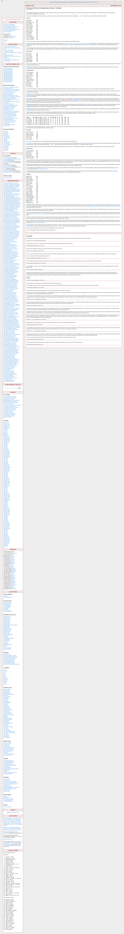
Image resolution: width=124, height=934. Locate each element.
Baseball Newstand (7, 604)
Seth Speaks (6, 724)
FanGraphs (6, 637)
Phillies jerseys (17, 836)
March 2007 (6, 492)
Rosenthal (6, 679)
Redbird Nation (7, 720)
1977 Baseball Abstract (8, 68)
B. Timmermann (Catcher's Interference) (11, 231)
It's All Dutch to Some (8, 110)
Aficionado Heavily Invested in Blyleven (11, 89)
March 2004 (6, 535)
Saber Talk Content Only (8, 412)
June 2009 (6, 459)
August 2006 (6, 500)
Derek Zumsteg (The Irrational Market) (11, 321)
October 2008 (6, 469)
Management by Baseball (9, 714)
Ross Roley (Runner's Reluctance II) (11, 253)
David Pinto (6, 133)
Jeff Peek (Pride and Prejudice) (10, 335)
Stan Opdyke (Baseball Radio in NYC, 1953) (12, 198)
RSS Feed (6, 40)
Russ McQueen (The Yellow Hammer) (11, 246)
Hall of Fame (6, 596)
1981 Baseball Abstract (8, 73)
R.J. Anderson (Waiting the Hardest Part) (11, 232)
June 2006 (6, 503)
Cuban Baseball (7, 779)
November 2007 (7, 482)
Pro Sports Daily (7, 607)
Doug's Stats (6, 635)
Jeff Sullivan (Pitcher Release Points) (11, 329)
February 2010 (6, 450)
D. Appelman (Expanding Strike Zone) (11, 280)
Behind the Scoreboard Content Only (11, 402)
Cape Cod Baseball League (9, 761)
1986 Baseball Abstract (8, 79)
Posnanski (6, 677)
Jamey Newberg (7, 746)
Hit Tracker (6, 641)
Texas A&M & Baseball (8, 773)
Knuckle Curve (6, 711)
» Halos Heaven (7, 58)
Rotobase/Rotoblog (7, 644)
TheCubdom (6, 729)
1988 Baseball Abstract (8, 81)
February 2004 (6, 536)
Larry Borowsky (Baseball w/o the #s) (11, 320)
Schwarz (5, 680)
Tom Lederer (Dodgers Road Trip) (10, 374)
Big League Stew (7, 696)
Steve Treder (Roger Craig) (9, 278)
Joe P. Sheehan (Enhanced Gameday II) (11, 264)
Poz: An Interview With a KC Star (10, 114)
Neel (5, 673)
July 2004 (5, 530)
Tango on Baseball (7, 647)
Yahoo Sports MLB (7, 649)
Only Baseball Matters (8, 719)
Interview (5, 165)
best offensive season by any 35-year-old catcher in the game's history (76, 43)
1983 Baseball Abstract (8, 75)
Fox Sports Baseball (7, 606)
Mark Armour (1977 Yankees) (9, 367)
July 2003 (5, 545)
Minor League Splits (7, 751)
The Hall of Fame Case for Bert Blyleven (11, 111)
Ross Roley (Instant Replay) (9, 311)
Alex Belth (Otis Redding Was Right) (11, 340)
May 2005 (6, 518)
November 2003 (7, 540)
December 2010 (7, 438)
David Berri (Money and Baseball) (10, 318)
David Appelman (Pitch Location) (10, 285)
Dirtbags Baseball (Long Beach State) (11, 768)
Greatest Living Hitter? (8, 171)
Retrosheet (6, 643)
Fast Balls (5, 638)
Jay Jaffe (5, 139)
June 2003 (6, 546)
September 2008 (7, 470)
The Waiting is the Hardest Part (10, 98)
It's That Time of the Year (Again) (10, 120)
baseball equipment (18, 841)
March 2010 (6, 448)
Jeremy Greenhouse (8, 26)
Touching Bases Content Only (9, 414)
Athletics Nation (7, 690)
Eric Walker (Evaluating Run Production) (11, 204)
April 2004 (6, 534)
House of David (7, 780)
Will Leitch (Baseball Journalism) (10, 328)
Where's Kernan (7, 737)
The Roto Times (7, 610)
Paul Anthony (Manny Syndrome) (10, 228)
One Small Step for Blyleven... (9, 124)
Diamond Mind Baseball (8, 634)
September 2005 (7, 513)
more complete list (58, 226)
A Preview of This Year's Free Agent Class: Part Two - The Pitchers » (85, 2)
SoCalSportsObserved (8, 800)
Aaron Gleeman (7, 137)
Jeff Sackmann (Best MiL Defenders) (11, 282)
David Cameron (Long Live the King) (11, 341)
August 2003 (6, 544)
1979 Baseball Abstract (8, 70)
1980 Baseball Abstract (8, 72)
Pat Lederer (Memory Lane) (9, 240)
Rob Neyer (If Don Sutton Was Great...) (11, 338)
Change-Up (12, 25)
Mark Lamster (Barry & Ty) (9, 290)
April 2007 (6, 491)
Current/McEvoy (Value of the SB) (10, 260)
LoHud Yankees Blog (8, 712)
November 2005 (7, 511)
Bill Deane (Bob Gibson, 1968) (10, 365)
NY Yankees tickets (12, 828)
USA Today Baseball (8, 611)
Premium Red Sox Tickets (17, 818)
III (11, 144)
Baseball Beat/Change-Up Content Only (11, 400)
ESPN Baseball (7, 605)
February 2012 (6, 422)
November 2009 (7, 453)
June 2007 (6, 488)
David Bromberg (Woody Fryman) (10, 187)
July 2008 (5, 473)
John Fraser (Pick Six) (8, 192)
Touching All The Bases (8, 801)
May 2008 (6, 475)
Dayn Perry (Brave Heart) (8, 370)
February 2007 (6, 493)
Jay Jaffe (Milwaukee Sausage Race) (11, 350)
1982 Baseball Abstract (8, 74)
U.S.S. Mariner (6, 735)
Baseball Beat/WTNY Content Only (10, 401)
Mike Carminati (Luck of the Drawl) (10, 377)
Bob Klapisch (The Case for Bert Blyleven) (12, 334)
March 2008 (6, 477)
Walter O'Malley (7, 791)
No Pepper (6, 752)
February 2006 (6, 507)
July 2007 (5, 487)
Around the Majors (7, 689)
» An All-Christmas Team (8, 50)
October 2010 (6, 440)
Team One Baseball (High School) (10, 772)
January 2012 (6, 423)
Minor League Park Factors (9, 750)
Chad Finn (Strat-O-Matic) (9, 274)
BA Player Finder (7, 744)
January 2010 (6, 451)
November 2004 (7, 525)
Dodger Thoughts (7, 702)
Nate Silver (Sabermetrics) (9, 262)
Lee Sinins (6, 131)
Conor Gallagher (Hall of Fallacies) (10, 225)
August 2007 (6, 486)
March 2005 (6, 521)
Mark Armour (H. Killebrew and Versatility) (12, 184)
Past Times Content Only (8, 411)
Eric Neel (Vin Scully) (8, 379)
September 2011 (7, 427)
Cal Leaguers (6, 745)
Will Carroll (6, 134)
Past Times (10, 31)
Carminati (8, 135)
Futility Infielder (7, 706)
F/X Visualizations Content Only (10, 409)
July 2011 (5, 429)
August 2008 (6, 471)
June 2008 (6, 474)
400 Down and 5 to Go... (8, 93)
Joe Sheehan (6, 138)
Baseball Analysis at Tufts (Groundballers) (12, 220)
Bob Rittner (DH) (7, 243)
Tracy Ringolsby (7, 141)
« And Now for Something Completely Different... (58, 2)
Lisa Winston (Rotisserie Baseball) (10, 275)
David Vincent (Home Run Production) (11, 263)
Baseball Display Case (8, 839)
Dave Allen (6, 28)
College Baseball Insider (8, 764)
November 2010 (7, 439)
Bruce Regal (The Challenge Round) (11, 288)
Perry (5, 676)
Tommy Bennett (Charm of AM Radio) (11, 213)
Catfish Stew (6, 699)
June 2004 (6, 531)
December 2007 (7, 481)
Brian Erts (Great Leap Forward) (10, 293)
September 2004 (7, 528)
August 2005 (6, 515)
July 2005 (5, 516)
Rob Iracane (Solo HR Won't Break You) (11, 211)
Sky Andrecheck (7, 29)
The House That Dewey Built (9, 731)
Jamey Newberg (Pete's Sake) (9, 297)
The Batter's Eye (11, 37)
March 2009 (6, 463)
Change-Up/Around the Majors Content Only (12, 405)
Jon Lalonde (6, 145)
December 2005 (7, 510)
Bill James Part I (7, 144)
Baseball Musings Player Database (10, 625)
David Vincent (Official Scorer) (9, 355)
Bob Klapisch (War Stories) (9, 306)
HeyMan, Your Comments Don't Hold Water (12, 96)
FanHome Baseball (7, 806)
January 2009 (6, 465)
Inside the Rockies (7, 708)
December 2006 (7, 495)
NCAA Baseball (7, 770)
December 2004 (7, 524)
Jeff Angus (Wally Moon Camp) (10, 317)
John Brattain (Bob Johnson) (9, 333)
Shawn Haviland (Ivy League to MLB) (11, 209)
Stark (5, 682)
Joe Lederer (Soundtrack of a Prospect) (11, 185)
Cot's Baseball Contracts (43, 168)
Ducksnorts (6, 705)
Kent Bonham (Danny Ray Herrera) (10, 286)
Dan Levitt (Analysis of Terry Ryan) (10, 251)
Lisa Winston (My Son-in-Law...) (10, 245)
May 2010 (6, 446)
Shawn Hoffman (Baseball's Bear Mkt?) (11, 227)
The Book (5, 727)
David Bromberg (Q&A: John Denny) (11, 183)
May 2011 (5, 432)
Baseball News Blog (8, 602)
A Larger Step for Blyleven (9, 104)
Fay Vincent (6, 149)
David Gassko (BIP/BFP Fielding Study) (11, 349)
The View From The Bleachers (9, 732)
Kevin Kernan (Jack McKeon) (9, 373)
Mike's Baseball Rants (8, 718)
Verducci (5, 684)
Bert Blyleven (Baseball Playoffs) (10, 344)
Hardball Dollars (7, 639)
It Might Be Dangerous (8, 709)
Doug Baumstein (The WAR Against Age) (12, 190)
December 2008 (7, 467)
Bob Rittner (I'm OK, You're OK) (10, 247)
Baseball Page (6, 626)
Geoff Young (32, 240)
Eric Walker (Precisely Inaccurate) (10, 216)
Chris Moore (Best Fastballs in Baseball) (11, 207)
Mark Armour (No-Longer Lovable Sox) (11, 256)
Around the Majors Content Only (10, 396)
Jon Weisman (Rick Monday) (9, 356)
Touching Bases (15, 26)
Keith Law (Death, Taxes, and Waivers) (11, 300)
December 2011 (7, 424)
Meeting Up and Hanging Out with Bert (11, 87)
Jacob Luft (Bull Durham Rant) (9, 273)
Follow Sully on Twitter (8, 177)
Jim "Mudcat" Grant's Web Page (10, 781)
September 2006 (7, 499)
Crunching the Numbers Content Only (11, 407)
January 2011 (6, 436)
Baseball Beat (12, 24)
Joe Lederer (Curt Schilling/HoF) (10, 223)
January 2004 (6, 538)
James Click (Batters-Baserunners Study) (12, 346)
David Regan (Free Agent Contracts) (11, 322)
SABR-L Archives (7, 789)
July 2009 (5, 458)
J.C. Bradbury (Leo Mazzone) (9, 380)
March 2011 (6, 434)
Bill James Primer (7, 654)
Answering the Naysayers (9, 119)
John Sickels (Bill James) (8, 381)
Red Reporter (6, 721)
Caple (5, 669)
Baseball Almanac (7, 616)
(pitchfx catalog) (11, 638)
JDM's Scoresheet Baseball (9, 747)
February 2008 (6, 479)
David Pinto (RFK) (7, 369)
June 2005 (6, 517)
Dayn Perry (6, 147)
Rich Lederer (6, 24)
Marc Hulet (6, 30)
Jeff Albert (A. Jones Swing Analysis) (11, 298)
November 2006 (7, 497)
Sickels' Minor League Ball (9, 753)
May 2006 (6, 504)
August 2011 (6, 428)
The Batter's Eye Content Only (9, 413)
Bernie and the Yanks (8, 166)
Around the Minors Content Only (10, 397)
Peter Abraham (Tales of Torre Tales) (11, 302)
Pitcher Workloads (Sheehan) (9, 662)
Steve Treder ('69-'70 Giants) (9, 330)
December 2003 (7, 539)
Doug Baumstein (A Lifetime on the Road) (12, 191)
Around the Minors (12, 30)
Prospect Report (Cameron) (9, 661)
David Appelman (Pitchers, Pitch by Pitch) (12, 324)
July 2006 (5, 501)
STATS (5, 646)
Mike (5, 135)
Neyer (5, 674)
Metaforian (6, 715)
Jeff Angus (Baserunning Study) (10, 343)
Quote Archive (6, 797)
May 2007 (6, 489)
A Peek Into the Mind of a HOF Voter (11, 118)
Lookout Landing (7, 713)
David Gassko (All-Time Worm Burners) (11, 267)
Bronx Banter (6, 697)
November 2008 (7, 468)
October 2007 (6, 483)
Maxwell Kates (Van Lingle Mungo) (10, 284)
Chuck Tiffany (6, 146)
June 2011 (6, 430)
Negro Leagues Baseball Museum (10, 783)
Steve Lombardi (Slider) (8, 375)
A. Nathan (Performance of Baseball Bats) (12, 199)
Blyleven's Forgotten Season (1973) (11, 95)
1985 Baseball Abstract (8, 78)
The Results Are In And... (8, 88)
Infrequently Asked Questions (9, 162)
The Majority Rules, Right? (9, 108)
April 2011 (6, 433)
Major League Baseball (8, 597)
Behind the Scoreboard (15, 29)
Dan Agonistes (6, 701)
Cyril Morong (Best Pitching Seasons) (11, 361)
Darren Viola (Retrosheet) (9, 368)
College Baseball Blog (8, 762)
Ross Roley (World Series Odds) (10, 229)
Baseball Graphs (7, 622)
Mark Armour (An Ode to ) (10, 266)
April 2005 (6, 519)
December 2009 (7, 452)
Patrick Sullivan (7, 25)
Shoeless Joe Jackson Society (10, 788)
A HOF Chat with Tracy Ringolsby (10, 116)
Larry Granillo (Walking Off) (9, 210)
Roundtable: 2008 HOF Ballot (9, 172)
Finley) (13, 332)
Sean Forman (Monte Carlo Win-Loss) (11, 362)
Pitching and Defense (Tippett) (10, 658)
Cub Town (6, 700)
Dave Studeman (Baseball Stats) (10, 276)
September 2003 (7, 542)
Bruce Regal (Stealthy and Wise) (10, 257)
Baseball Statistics (7, 631)
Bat (13, 553)
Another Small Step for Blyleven (10, 106)
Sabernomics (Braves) (8, 723)
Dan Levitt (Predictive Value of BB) (10, 353)
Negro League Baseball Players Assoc (11, 782)
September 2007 (7, 485)
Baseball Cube (6, 621)
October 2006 (6, 498)
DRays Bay (6, 703)
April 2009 (6, 462)
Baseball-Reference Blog (8, 694)
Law (4, 671)
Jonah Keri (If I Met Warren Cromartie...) (11, 305)
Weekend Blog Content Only (9, 415)
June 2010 (6, 445)
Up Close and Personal (8, 117)
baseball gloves (7, 844)
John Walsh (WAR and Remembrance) (11, 215)
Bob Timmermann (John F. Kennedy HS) (11, 308)
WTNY (10, 35)
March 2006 (6, 506)
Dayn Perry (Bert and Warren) (9, 336)
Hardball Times (7, 640)
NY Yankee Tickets (10, 820)
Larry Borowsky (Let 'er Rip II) (9, 303)
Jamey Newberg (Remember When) (11, 351)
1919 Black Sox (7, 785)
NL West (5, 169)
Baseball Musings (7, 693)
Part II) (17, 235)
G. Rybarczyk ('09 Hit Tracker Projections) (12, 222)
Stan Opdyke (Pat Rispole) (9, 196)
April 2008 (6, 476)
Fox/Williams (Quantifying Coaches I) (11, 272)
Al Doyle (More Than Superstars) (10, 310)
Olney (5, 675)
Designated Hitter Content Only (10, 408)
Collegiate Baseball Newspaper (10, 765)
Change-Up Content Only (9, 403)
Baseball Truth (6, 632)
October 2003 (6, 541)
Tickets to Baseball (7, 818)
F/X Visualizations (12, 28)
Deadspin (5, 796)
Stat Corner (6, 645)
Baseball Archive (7, 619)
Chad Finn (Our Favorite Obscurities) (11, 314)
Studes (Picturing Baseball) (9, 376)
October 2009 (6, 455)
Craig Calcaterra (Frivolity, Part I (10, 235)
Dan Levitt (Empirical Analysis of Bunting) (12, 304)
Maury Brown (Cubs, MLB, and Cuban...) (11, 233)
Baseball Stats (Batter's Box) (9, 660)
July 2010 (5, 444)
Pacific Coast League (8, 786)
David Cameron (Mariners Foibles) (10, 238)
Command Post (13, 36)
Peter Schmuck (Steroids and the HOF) (11, 323)
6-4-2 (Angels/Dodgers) (8, 726)
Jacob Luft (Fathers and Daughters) (10, 296)
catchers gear (6, 845)
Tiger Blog (6, 733)
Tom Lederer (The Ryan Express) (10, 292)
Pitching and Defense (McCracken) (10, 656)
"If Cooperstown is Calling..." (9, 122)
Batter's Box (6, 695)
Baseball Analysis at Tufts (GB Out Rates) (12, 221)
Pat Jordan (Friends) (8, 250)
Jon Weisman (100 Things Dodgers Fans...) (12, 202)
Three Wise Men (7, 161)
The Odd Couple (7, 157)
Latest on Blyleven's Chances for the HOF (12, 90)
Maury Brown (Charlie (8, 332)
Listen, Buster (6, 102)
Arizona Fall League (8, 743)
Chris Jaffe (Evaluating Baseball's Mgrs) (11, 197)
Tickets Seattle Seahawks (16, 823)
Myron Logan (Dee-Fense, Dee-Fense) (11, 234)
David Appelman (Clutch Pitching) (10, 241)
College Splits (6, 766)
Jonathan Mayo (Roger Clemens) (10, 244)
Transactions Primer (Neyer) (9, 659)
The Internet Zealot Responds (9, 92)
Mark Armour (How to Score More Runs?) (12, 193)
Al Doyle (5, 31)
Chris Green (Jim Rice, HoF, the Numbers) (12, 226)
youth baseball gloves (14, 844)
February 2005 (6, 522)
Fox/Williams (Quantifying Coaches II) (11, 270)
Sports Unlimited (11, 842)
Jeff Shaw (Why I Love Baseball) (10, 347)
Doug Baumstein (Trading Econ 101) (11, 252)
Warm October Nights (8, 755)
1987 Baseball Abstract (8, 80)
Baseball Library (7, 623)
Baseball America (7, 617)
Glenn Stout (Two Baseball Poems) (10, 287)
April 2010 (6, 447)
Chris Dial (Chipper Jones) (9, 239)
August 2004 (6, 529)
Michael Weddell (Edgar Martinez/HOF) (11, 201)
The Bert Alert (6, 123)
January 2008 (6, 480)
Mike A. (31, 250)
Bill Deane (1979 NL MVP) (9, 315)
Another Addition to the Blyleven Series (11, 99)
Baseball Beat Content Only (9, 399)
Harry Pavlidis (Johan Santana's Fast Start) (12, 214)
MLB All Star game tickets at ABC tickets (13, 829)
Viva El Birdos (6, 736)
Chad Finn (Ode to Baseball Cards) (10, 237)
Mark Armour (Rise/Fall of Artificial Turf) (11, 316)
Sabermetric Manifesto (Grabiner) (10, 655)
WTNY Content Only (7, 417)
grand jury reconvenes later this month (37, 222)
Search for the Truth (7, 100)
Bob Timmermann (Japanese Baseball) (11, 359)
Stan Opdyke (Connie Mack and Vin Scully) (12, 203)
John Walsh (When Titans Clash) (10, 269)
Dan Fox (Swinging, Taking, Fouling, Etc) (11, 326)
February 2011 (6, 435)
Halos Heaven (6, 707)
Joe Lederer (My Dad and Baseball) (11, 364)
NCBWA (5, 771)
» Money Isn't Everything (8, 55)
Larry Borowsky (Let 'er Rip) (9, 357)
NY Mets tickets (19, 828)
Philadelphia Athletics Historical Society (11, 787)
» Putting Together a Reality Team (10, 46)
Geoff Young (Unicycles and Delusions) (11, 219)
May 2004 (6, 533)
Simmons (5, 681)
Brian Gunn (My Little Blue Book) (10, 363)
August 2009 (6, 457)
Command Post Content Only (9, 406)
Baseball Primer (7, 627)
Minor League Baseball (8, 749)
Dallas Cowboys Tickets (12, 821)
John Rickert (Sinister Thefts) (9, 261)
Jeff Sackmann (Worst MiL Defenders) (11, 281)
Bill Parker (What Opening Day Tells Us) (11, 195)
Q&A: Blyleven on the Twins (9, 107)
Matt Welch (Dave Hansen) (9, 371)
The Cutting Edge (7, 730)
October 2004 (6, 527)
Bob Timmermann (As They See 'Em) (11, 217)
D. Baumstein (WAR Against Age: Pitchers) (12, 189)
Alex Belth (6, 132)
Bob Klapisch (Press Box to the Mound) (11, 352)
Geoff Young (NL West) (8, 291)
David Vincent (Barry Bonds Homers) (11, 312)
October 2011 (6, 426)
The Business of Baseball (9, 798)
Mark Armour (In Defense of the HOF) (11, 249)
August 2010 (6, 442)
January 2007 (6, 494)
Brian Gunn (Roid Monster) (9, 258)
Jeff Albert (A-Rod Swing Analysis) (10, 299)
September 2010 (7, 441)
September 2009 (7, 456)
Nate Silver (6, 150)
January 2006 (6, 509)
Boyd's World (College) (8, 760)
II (10, 144)
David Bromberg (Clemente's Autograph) (11, 186)
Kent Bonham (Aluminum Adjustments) (11, 309)
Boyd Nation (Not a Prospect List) (10, 345)
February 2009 (6, 464)
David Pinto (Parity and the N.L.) (10, 294)
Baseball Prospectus (8, 628)
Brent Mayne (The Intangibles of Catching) (12, 205)
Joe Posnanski (6, 143)
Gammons (6, 670)
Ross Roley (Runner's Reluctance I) (11, 255)
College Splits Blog (7, 767)
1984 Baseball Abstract (8, 76)
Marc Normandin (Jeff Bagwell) (10, 279)
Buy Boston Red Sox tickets (9, 827)
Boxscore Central (7, 633)
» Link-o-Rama (6, 61)
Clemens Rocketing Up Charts (10, 113)
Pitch (16, 553)
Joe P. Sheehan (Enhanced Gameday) (11, 268)
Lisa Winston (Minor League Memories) (11, 339)
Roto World (6, 608)
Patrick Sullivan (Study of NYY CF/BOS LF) (12, 327)
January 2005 (6, 523)
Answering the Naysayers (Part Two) (11, 105)
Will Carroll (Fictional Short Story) (10, 358)
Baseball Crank (7, 691)
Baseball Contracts (7, 620)
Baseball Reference (7, 629)
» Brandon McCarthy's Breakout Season (11, 59)
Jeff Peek (5, 140)
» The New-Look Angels (8, 51)
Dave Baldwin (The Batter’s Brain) (10, 208)
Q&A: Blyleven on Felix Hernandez (10, 112)
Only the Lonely (7, 125)
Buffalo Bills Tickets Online (9, 824)
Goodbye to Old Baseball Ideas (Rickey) (11, 664)
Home (5, 41)
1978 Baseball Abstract (8, 69)
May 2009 (6, 461)
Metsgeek (5, 717)
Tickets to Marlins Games (8, 819)
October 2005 (6, 512)
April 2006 (6, 505)
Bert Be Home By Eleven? (9, 94)
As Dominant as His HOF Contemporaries (12, 101)
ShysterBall (6, 725)
